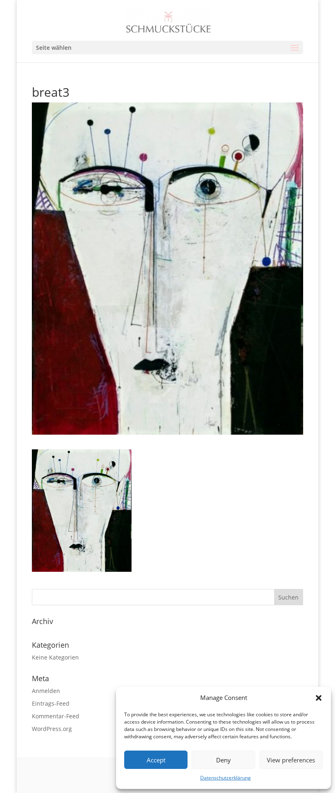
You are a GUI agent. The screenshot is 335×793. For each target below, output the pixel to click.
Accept (156, 760)
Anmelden (46, 691)
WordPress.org (52, 729)
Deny (223, 760)
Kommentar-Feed (55, 716)
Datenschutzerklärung (225, 777)
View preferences (291, 760)
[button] (319, 698)
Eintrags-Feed (50, 703)
